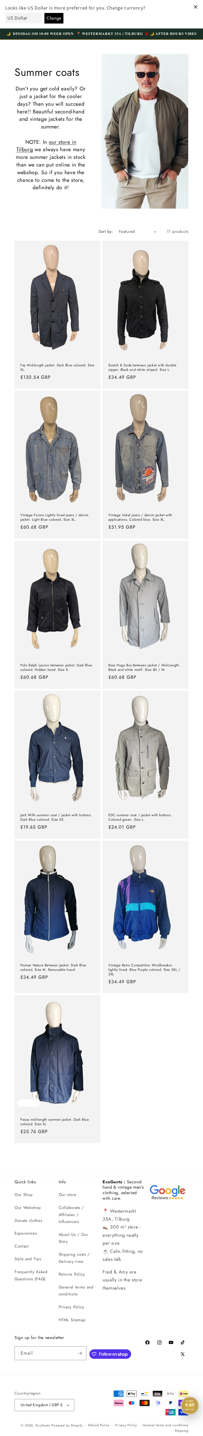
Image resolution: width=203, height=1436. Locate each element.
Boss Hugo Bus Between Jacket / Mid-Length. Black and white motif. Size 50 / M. (144, 667)
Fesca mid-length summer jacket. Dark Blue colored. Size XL (54, 1122)
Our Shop (24, 1195)
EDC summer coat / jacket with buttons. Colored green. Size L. (140, 817)
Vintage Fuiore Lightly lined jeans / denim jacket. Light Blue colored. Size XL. (54, 517)
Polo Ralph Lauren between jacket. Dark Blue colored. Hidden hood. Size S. (56, 667)
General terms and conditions (76, 1290)
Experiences (26, 1233)
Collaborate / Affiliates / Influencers (71, 1215)
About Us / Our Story (73, 1238)
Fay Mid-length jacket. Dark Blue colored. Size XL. (57, 367)
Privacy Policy (71, 1307)
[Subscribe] (79, 1353)
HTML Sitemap (72, 1320)
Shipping (181, 1430)
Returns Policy (72, 1274)
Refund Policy (98, 1425)
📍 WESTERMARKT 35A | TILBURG (109, 33)
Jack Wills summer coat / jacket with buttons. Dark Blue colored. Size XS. (56, 817)
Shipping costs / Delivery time (74, 1258)
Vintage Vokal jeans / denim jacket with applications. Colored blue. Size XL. (140, 517)
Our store (67, 1195)
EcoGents (43, 1425)
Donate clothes (28, 1220)
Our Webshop (28, 1208)
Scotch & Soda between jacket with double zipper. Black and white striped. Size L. (142, 367)
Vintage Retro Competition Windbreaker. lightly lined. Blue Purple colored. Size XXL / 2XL (144, 969)
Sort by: (106, 231)
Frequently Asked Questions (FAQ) (31, 1275)
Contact (22, 1246)
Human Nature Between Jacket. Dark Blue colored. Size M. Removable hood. (53, 967)
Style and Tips (28, 1259)
